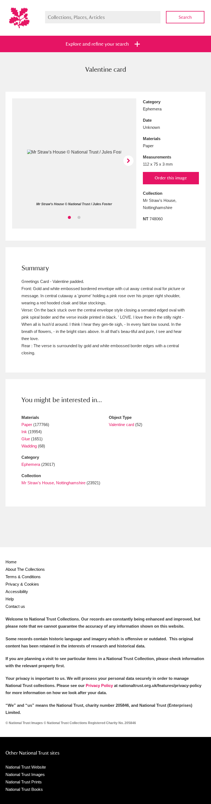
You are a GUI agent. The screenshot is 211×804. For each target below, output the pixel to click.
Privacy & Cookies (22, 584)
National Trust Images (25, 774)
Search (185, 17)
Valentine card (121, 424)
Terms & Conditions (23, 576)
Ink (24, 431)
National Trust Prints (23, 782)
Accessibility (16, 591)
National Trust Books (24, 789)
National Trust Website (25, 767)
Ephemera (30, 464)
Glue (25, 438)
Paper (26, 424)
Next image (128, 160)
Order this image (171, 177)
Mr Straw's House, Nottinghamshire (53, 482)
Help (9, 599)
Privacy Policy (99, 685)
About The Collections (25, 569)
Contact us (15, 606)
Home (10, 562)
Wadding (29, 446)
